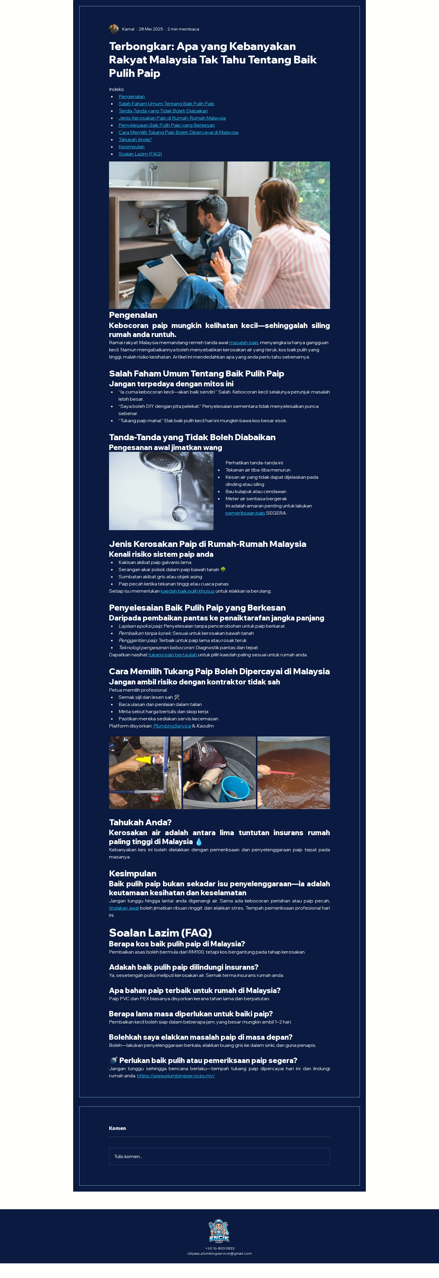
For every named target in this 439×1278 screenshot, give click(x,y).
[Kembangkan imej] (174, 744)
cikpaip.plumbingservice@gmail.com (219, 1253)
